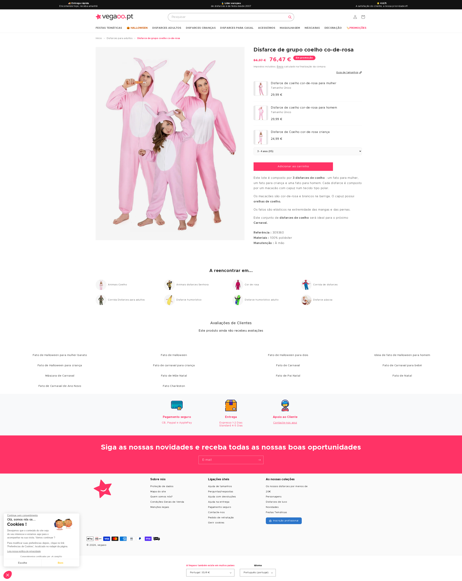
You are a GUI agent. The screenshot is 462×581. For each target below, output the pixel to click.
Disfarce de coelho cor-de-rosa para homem (304, 107)
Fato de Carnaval (288, 365)
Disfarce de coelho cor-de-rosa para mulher (303, 83)
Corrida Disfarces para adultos (126, 300)
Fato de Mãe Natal (174, 375)
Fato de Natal (402, 375)
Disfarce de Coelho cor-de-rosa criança (300, 132)
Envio (280, 67)
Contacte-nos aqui (285, 423)
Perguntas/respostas (220, 492)
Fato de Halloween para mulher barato (60, 355)
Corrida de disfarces (325, 285)
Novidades (272, 507)
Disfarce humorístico (189, 300)
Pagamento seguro (219, 507)
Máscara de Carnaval (59, 375)
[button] (109, 28)
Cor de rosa (252, 285)
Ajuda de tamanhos (220, 486)
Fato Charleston (174, 386)
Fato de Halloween (174, 355)
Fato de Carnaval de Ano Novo (59, 386)
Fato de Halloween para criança (60, 365)
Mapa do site (158, 492)
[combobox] (231, 17)
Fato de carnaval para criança (174, 365)
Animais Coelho (117, 285)
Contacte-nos (216, 512)
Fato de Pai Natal (288, 375)
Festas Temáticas (276, 512)
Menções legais (159, 507)
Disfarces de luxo (276, 502)
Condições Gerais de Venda (167, 502)
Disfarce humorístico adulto (261, 300)
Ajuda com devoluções (222, 497)
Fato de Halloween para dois (288, 355)
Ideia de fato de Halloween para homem (402, 355)
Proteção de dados (161, 486)
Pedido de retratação (221, 518)
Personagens (274, 497)
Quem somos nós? (161, 497)
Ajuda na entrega (218, 502)
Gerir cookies (216, 523)
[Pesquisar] (290, 17)
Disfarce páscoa (322, 300)
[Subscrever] (259, 460)
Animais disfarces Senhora (192, 285)
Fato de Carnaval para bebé (402, 365)
